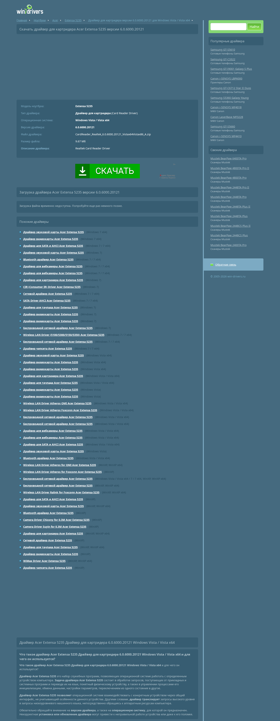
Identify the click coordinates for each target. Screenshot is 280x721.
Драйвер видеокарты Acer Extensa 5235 (50, 239)
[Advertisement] (107, 65)
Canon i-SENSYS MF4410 (226, 136)
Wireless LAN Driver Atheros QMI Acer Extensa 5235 (57, 403)
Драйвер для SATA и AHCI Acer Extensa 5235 (53, 246)
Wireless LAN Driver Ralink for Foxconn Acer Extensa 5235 (61, 492)
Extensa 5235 (73, 20)
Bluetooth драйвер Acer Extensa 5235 (48, 259)
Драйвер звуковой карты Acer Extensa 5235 (53, 232)
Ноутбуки (40, 20)
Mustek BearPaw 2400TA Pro (228, 245)
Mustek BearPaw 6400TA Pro (228, 158)
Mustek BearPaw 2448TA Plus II (230, 206)
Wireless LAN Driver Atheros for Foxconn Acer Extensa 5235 (62, 472)
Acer (55, 20)
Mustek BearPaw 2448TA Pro (228, 197)
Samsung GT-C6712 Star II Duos (230, 88)
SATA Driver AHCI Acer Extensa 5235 (46, 300)
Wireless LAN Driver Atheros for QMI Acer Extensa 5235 (59, 465)
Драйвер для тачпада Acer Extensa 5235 (50, 307)
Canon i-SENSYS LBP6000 (226, 78)
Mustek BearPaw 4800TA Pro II (229, 168)
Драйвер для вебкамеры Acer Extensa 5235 (52, 266)
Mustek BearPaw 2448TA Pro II (229, 187)
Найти (254, 27)
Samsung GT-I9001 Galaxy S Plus (231, 69)
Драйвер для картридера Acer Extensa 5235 (53, 280)
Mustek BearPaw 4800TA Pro (228, 177)
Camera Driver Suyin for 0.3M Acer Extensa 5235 (54, 526)
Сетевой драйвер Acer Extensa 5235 (47, 294)
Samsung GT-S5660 (222, 126)
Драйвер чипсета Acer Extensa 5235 (47, 348)
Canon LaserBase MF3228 (226, 117)
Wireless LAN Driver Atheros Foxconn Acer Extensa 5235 (60, 410)
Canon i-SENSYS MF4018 (226, 107)
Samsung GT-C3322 (222, 59)
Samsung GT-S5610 (222, 49)
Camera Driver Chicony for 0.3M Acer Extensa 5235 (56, 520)
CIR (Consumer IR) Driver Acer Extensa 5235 (52, 287)
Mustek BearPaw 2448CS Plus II (230, 226)
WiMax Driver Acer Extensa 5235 (44, 561)
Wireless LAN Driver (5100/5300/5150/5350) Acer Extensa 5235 (63, 335)
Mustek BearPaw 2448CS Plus (229, 235)
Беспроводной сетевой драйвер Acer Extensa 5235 (58, 328)
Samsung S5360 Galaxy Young (229, 98)
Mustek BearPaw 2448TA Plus (229, 216)
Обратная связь (225, 264)
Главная (22, 20)
